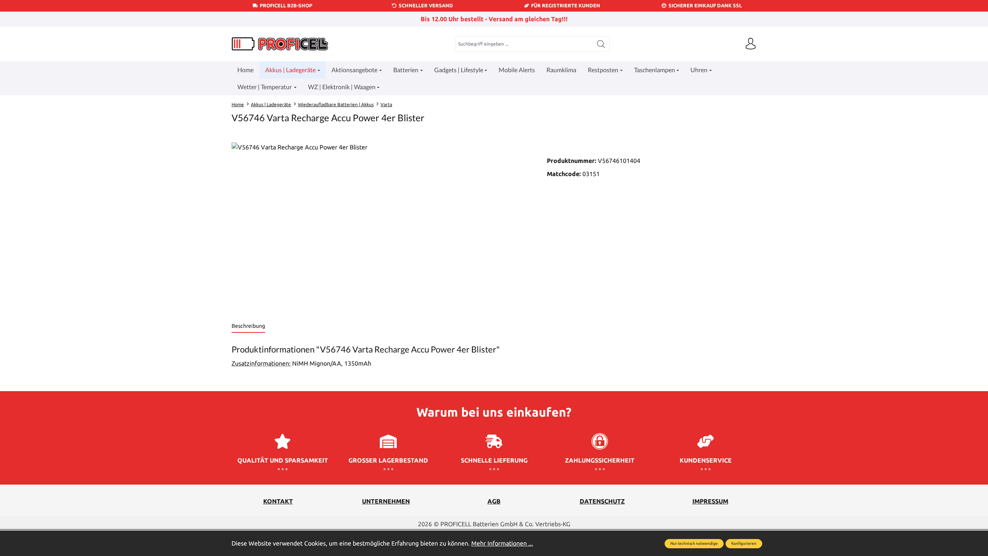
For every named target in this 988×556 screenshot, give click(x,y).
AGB (494, 501)
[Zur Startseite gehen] (280, 44)
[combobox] (524, 44)
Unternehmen (386, 501)
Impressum (710, 501)
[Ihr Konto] (750, 44)
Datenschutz (602, 501)
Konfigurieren (743, 543)
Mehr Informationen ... (502, 543)
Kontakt (278, 501)
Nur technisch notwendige (694, 543)
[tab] (248, 326)
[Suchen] (601, 44)
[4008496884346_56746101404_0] (381, 225)
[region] (381, 225)
